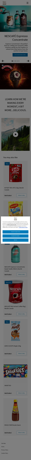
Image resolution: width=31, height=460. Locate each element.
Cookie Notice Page (23, 227)
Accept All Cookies (15, 235)
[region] (15, 230)
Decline (15, 240)
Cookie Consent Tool (15, 231)
